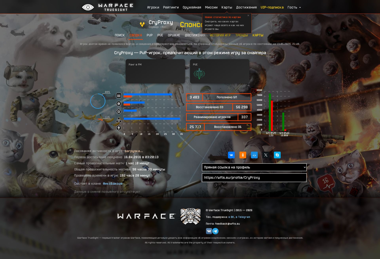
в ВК (231, 217)
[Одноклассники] (242, 155)
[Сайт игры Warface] (146, 216)
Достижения (246, 7)
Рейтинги (171, 7)
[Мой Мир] (254, 155)
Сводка (136, 35)
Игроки (153, 7)
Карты (226, 7)
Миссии (211, 7)
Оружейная (192, 7)
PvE (160, 35)
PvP (150, 35)
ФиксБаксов (113, 183)
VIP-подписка (272, 7)
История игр (220, 35)
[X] (265, 155)
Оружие (174, 35)
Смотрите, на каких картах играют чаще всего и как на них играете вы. (224, 23)
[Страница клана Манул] (191, 216)
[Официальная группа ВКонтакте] (209, 231)
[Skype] (277, 155)
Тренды (241, 35)
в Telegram (243, 217)
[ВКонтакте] (231, 155)
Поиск (120, 35)
